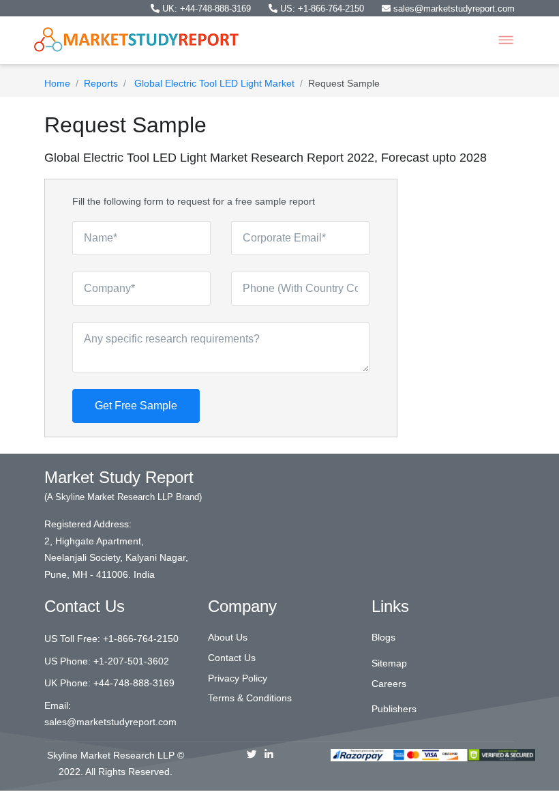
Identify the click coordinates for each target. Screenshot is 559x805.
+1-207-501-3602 (131, 661)
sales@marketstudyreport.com (453, 8)
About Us (227, 637)
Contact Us (232, 657)
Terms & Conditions (250, 697)
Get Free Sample (136, 405)
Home (57, 83)
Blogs (383, 637)
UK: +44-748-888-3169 (207, 8)
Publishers (394, 708)
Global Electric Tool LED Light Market (213, 83)
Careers (389, 683)
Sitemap (389, 663)
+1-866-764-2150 (141, 638)
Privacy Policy (237, 678)
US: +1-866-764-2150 (322, 8)
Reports (101, 83)
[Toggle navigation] (506, 40)
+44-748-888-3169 (134, 682)
